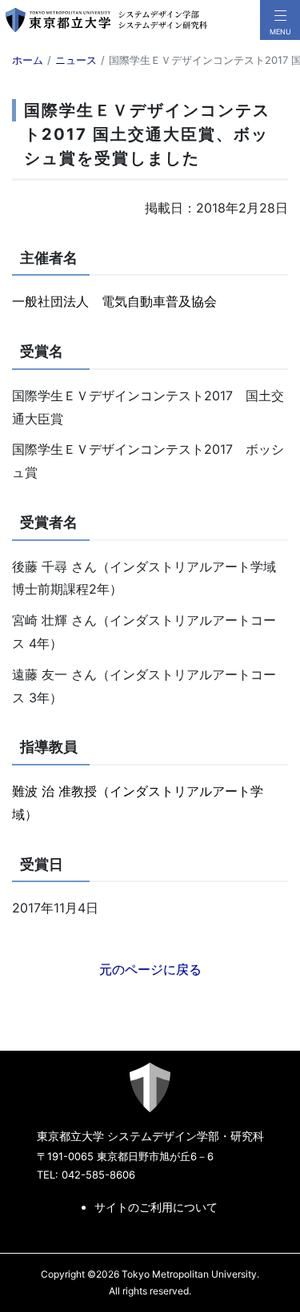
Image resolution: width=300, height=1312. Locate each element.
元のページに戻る (150, 969)
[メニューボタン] (280, 20)
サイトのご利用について (156, 1207)
